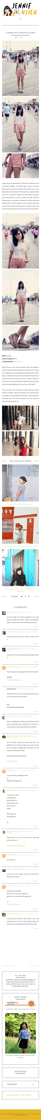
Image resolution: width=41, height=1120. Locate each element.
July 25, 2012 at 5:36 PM (23, 612)
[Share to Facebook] (25, 596)
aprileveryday (13, 913)
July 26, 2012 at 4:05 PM (29, 869)
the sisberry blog (15, 648)
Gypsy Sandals (17, 362)
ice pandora (12, 790)
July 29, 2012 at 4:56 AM (21, 886)
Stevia (10, 886)
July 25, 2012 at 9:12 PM (25, 689)
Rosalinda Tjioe (14, 831)
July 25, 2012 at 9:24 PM (23, 716)
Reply (35, 627)
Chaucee (11, 612)
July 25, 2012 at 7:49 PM (28, 667)
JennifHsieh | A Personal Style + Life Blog (22, 1114)
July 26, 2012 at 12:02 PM (23, 855)
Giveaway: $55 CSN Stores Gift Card (20, 1009)
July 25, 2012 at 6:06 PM (28, 632)
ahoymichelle (13, 667)
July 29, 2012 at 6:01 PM (29, 913)
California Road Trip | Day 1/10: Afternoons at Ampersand (20, 590)
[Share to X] (21, 596)
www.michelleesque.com (14, 680)
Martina (10, 855)
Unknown (11, 770)
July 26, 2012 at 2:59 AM (27, 790)
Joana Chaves (13, 632)
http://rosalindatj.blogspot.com (16, 845)
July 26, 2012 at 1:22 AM (24, 770)
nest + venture (13, 869)
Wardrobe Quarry (12, 761)
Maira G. (24, 1115)
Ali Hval (10, 716)
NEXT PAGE (34, 965)
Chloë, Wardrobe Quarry (19, 736)
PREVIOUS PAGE (8, 965)
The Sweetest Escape (13, 904)
